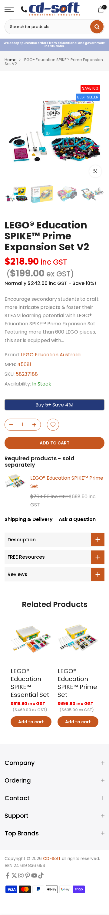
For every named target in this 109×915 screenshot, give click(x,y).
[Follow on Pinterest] (28, 877)
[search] (97, 26)
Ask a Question (77, 519)
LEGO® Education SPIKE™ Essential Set (30, 683)
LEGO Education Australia (51, 354)
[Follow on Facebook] (8, 877)
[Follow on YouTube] (34, 877)
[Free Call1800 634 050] (24, 9)
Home (11, 60)
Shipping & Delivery (29, 519)
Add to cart (31, 722)
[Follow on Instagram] (21, 877)
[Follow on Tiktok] (41, 877)
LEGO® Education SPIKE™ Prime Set (66, 482)
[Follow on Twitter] (14, 877)
